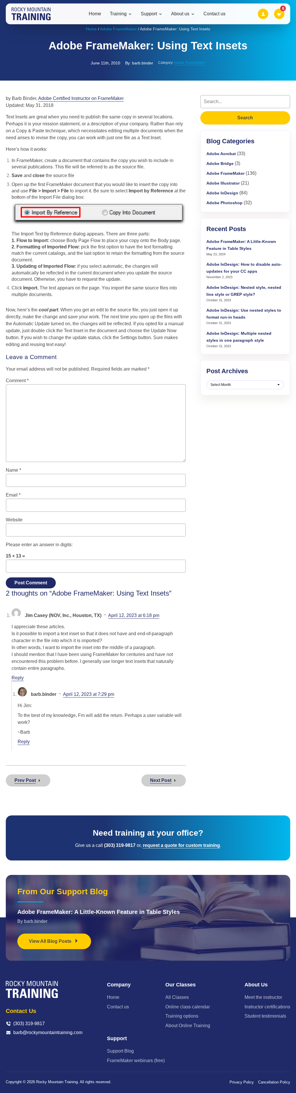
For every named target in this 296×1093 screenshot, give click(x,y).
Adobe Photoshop (224, 202)
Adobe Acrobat (221, 153)
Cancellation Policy (274, 1082)
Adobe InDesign (222, 193)
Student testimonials (265, 1016)
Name (13, 470)
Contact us (214, 13)
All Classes (177, 997)
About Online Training (187, 1025)
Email (13, 494)
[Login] (263, 14)
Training (118, 14)
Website (14, 519)
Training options (181, 1016)
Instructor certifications (267, 1006)
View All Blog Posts (51, 941)
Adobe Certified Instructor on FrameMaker (81, 98)
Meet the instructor (263, 997)
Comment (17, 380)
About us (180, 14)
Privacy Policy (242, 1082)
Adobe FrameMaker (118, 29)
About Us (256, 985)
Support (149, 14)
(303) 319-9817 (29, 1023)
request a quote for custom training (181, 845)
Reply (18, 677)
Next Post (160, 780)
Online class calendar (187, 1006)
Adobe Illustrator (223, 183)
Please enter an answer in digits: (39, 544)
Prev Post (25, 780)
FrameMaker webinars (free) (136, 1060)
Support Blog (120, 1051)
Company (119, 985)
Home (95, 13)
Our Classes (180, 985)
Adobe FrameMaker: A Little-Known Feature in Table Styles (98, 912)
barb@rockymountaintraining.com (47, 1032)
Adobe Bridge (220, 163)
